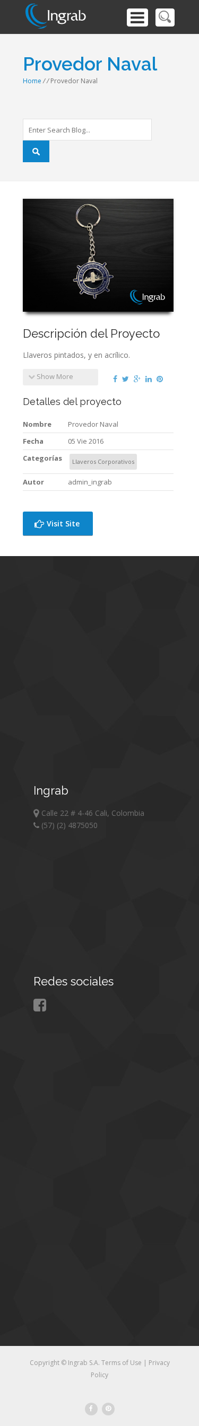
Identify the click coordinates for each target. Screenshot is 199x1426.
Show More (54, 376)
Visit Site (62, 523)
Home (32, 80)
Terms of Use (122, 1362)
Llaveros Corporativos (103, 461)
